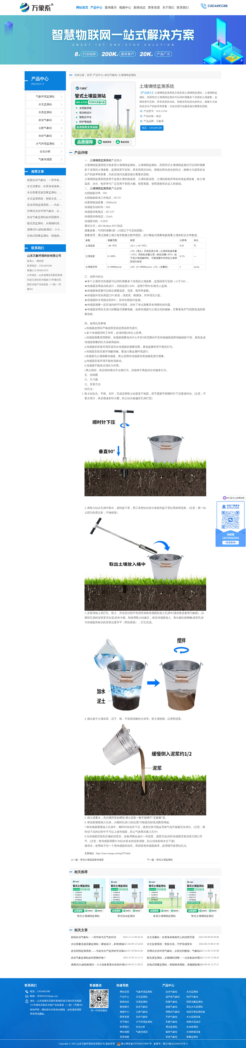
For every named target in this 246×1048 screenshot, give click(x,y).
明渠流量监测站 (194, 1002)
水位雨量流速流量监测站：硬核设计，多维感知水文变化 (45, 192)
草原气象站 (171, 1037)
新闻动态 (140, 7)
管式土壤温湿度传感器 (92, 860)
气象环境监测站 (144, 992)
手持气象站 (171, 1017)
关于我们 (168, 7)
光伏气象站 (142, 1017)
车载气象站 (171, 1022)
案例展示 (111, 7)
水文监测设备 (193, 1017)
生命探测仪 (192, 1027)
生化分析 (140, 1027)
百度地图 (124, 1037)
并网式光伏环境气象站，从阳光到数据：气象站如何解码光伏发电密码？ (45, 211)
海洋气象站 (192, 997)
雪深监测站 (171, 1027)
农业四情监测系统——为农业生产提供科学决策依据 (45, 204)
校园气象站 (171, 1007)
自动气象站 (171, 992)
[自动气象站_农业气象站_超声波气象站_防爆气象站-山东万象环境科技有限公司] (37, 5)
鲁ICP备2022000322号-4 (175, 1043)
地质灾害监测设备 (195, 1012)
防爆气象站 (171, 1002)
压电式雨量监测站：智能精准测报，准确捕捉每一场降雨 (45, 235)
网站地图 (124, 1032)
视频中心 (125, 7)
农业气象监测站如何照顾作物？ (45, 217)
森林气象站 (171, 1032)
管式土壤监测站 (164, 860)
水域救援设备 (193, 1032)
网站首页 (82, 7)
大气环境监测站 (144, 1022)
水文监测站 (142, 997)
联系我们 (183, 7)
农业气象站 (111, 75)
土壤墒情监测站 (127, 75)
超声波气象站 (173, 997)
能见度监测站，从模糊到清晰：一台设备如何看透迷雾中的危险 (45, 223)
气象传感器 (142, 1032)
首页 (89, 75)
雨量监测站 (192, 1037)
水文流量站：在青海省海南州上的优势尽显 (45, 186)
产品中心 (96, 7)
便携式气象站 (173, 1012)
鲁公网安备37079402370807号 (136, 1043)
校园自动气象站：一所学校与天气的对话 (45, 180)
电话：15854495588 (152, 128)
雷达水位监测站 (194, 1007)
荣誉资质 (154, 7)
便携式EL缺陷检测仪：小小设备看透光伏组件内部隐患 (45, 229)
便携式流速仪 (193, 1022)
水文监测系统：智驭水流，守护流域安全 (45, 198)
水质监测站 (142, 1002)
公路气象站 (142, 1012)
